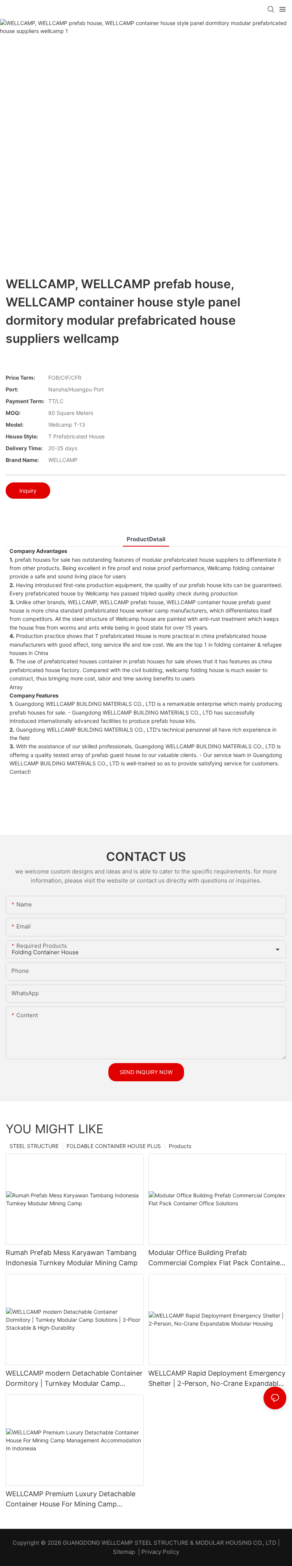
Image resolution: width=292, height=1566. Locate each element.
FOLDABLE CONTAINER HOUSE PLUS (114, 1146)
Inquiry (27, 490)
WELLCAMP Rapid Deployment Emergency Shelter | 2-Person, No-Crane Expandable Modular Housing (217, 1379)
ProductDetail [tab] (146, 539)
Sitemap (124, 1551)
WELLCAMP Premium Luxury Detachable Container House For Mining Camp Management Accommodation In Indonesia (70, 1499)
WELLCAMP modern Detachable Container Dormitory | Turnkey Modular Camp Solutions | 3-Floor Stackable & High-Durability (74, 1379)
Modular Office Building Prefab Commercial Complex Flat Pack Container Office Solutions (215, 1258)
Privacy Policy (160, 1551)
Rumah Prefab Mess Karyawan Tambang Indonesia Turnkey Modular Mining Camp (72, 1258)
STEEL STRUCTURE (34, 1146)
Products (180, 1146)
